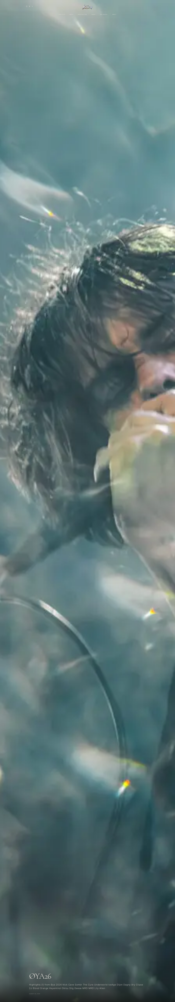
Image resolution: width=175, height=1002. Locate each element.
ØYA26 (40, 976)
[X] (29, 6)
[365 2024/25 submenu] (107, 14)
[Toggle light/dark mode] (32, 6)
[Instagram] (26, 6)
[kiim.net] (87, 6)
